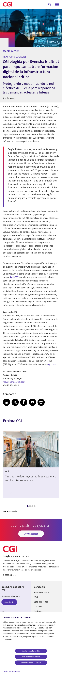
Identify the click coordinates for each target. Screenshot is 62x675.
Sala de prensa (41, 601)
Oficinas (38, 606)
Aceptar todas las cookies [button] (31, 651)
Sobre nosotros (41, 592)
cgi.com (52, 364)
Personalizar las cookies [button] (31, 657)
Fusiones (38, 610)
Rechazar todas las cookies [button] (31, 663)
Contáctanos (31, 533)
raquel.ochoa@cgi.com (14, 381)
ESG (36, 597)
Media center (11, 51)
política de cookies (12, 671)
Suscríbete (9, 602)
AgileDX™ (14, 277)
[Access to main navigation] (57, 4)
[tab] (27, 506)
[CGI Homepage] (7, 4)
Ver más (7, 511)
